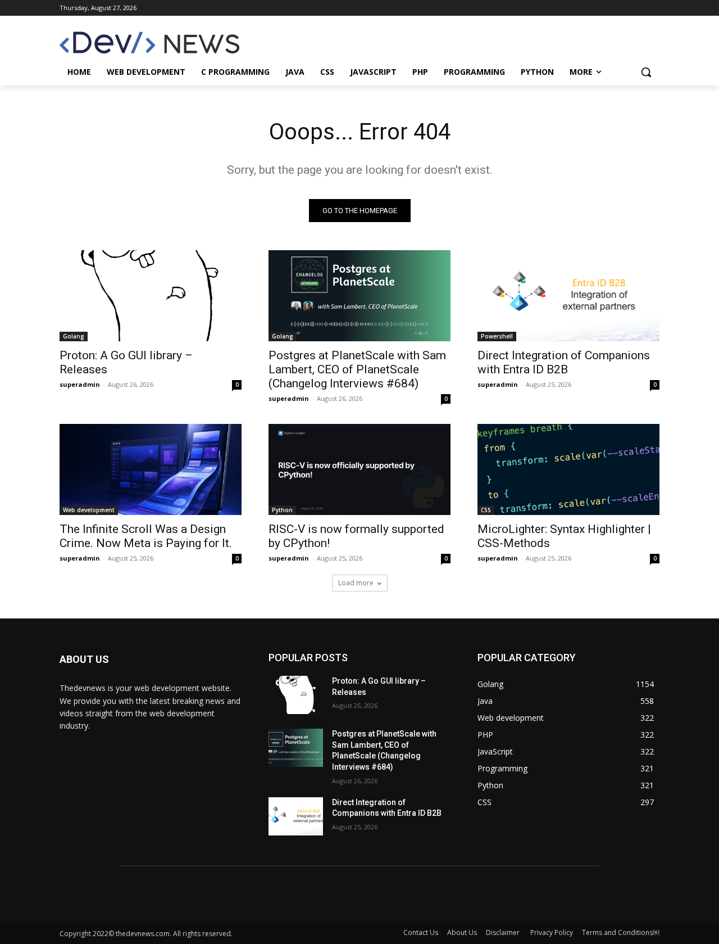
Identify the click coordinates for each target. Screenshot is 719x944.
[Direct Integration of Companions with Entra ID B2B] (568, 295)
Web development (89, 510)
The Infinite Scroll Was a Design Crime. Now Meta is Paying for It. (146, 536)
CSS (486, 510)
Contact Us (420, 932)
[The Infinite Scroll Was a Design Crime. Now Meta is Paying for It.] (151, 469)
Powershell (497, 336)
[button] (645, 71)
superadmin (80, 384)
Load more (356, 583)
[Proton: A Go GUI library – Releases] (151, 295)
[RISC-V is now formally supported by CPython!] (359, 469)
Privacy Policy (551, 932)
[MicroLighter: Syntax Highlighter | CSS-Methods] (568, 469)
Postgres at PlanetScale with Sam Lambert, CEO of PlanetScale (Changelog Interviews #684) (357, 369)
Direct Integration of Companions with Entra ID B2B (563, 362)
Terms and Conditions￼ (620, 932)
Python (282, 510)
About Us (462, 932)
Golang (73, 336)
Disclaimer (503, 932)
